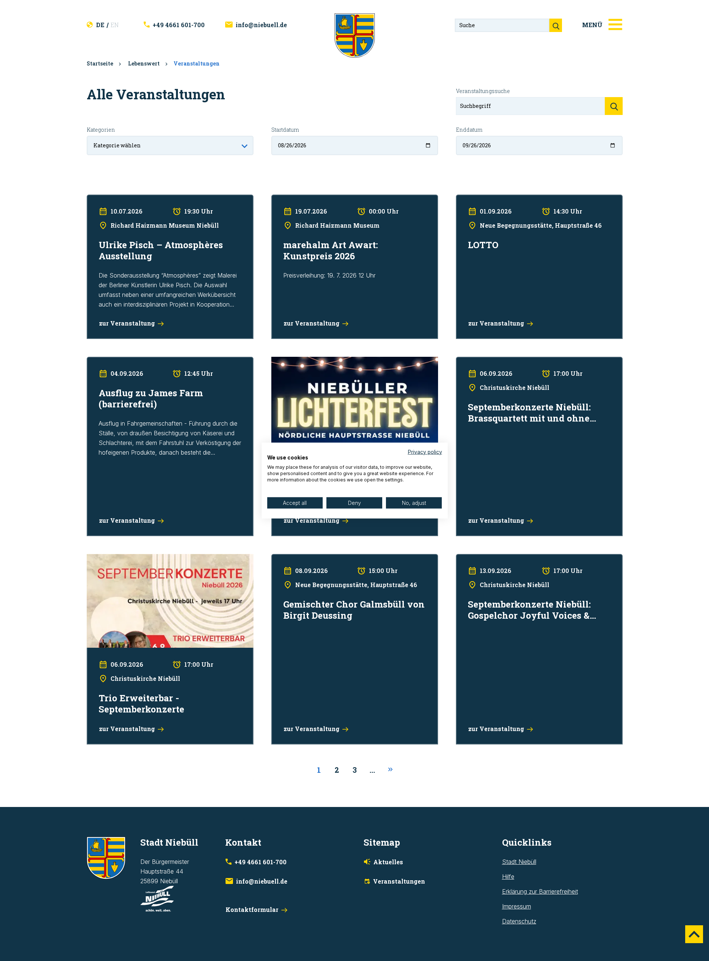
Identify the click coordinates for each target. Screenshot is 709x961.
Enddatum (469, 129)
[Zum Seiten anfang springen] (694, 934)
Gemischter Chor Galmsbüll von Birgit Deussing (335, 559)
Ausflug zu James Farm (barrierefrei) (136, 361)
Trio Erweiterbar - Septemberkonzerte (137, 559)
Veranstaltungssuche (483, 91)
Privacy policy (425, 452)
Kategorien (101, 129)
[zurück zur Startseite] (355, 35)
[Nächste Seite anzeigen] (390, 769)
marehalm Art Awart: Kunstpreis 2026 (321, 199)
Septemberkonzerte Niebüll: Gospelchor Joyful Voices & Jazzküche (532, 563)
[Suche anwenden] (614, 106)
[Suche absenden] (555, 25)
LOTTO (465, 199)
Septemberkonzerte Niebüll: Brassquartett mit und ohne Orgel (538, 361)
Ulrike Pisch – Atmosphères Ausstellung (139, 199)
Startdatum (285, 129)
